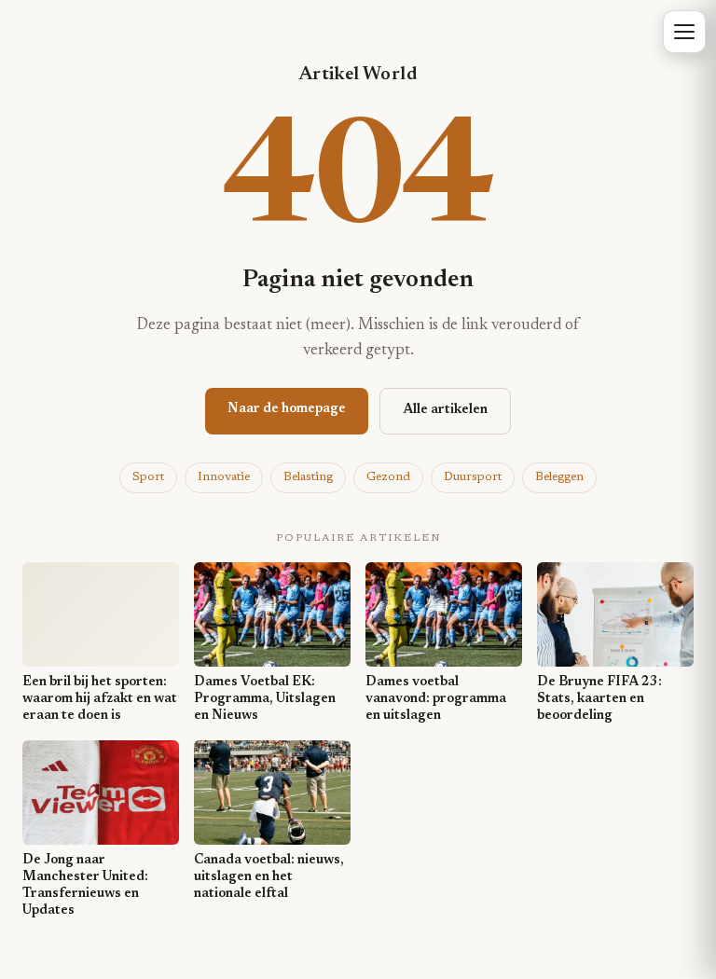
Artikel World (358, 74)
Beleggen (559, 477)
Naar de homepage (286, 409)
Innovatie (224, 477)
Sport (148, 477)
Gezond (388, 477)
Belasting (308, 477)
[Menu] (684, 31)
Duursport (473, 477)
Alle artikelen (445, 410)
